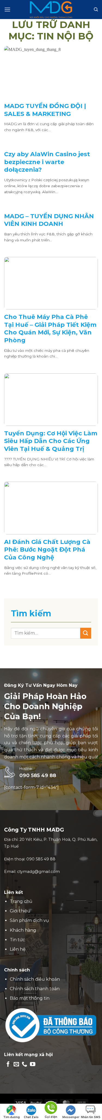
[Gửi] (85, 633)
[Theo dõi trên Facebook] (8, 1064)
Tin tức (17, 939)
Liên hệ (18, 949)
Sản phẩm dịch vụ (29, 920)
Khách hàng (23, 930)
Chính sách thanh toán (35, 988)
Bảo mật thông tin (30, 998)
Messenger (70, 1117)
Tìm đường (11, 1117)
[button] (7, 9)
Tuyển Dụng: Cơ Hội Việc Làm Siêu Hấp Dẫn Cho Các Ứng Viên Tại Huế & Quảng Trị (50, 441)
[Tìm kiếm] (96, 9)
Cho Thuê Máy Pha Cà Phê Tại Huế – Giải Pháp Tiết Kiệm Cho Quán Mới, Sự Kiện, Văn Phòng (50, 328)
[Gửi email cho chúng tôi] (16, 1064)
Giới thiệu (20, 910)
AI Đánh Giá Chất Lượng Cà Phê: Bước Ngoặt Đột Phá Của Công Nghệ (47, 549)
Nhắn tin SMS (90, 1117)
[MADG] (51, 9)
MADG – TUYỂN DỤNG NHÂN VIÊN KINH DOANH (49, 220)
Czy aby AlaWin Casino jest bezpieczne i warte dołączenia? (47, 161)
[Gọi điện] (51, 1108)
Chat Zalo (31, 1117)
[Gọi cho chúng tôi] (24, 1064)
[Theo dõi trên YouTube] (32, 1064)
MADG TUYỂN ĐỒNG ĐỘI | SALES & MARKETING (45, 110)
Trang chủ (21, 901)
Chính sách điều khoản (35, 979)
